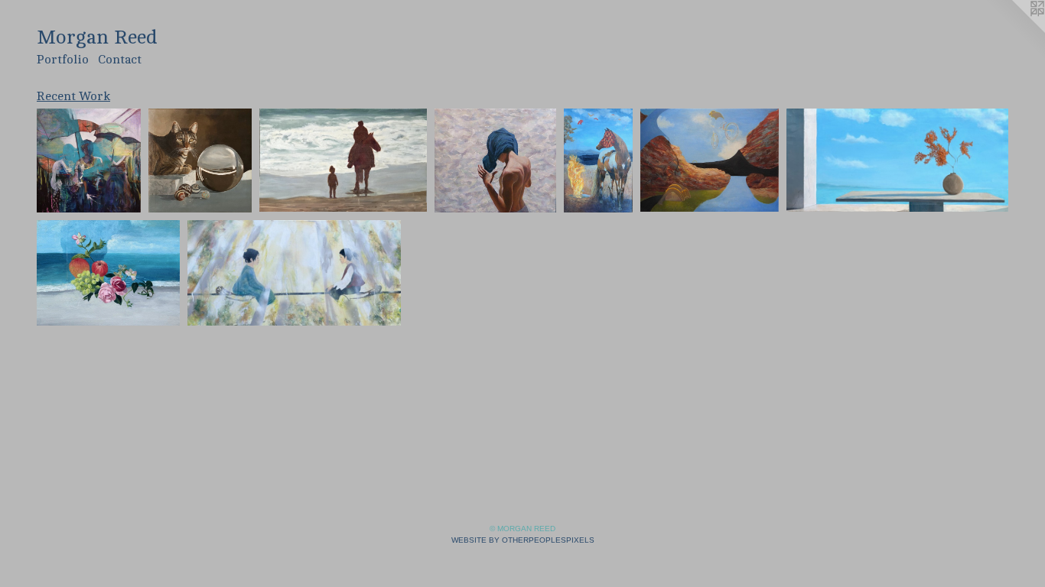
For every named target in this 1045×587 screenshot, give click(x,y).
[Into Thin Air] (709, 160)
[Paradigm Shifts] (89, 160)
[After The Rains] (598, 160)
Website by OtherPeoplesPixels (522, 540)
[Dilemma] (495, 160)
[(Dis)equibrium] (294, 273)
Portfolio (63, 59)
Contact (120, 59)
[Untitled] (200, 160)
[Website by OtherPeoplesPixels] (1014, 30)
